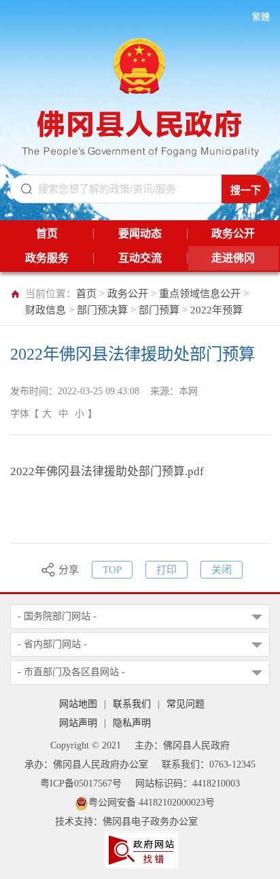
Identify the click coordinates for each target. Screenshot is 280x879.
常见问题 (186, 704)
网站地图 (78, 704)
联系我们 (132, 704)
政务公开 (127, 293)
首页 (86, 293)
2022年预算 (216, 310)
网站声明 (78, 723)
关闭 (221, 569)
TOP (112, 569)
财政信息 (45, 310)
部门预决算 (102, 310)
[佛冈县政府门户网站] (140, 94)
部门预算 (159, 310)
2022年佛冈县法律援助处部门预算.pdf (107, 471)
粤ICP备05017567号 (81, 783)
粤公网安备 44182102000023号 (151, 802)
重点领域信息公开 (200, 293)
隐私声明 (132, 723)
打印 (166, 569)
